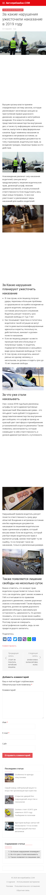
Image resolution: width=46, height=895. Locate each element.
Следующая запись (32, 659)
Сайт (4, 743)
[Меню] (3, 3)
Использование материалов (28, 882)
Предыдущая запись (13, 660)
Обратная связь (23, 890)
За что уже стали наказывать (24, 854)
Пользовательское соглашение (27, 886)
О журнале (10, 882)
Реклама (9, 886)
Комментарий (8, 690)
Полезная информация (13, 10)
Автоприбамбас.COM (18, 3)
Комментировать (9, 646)
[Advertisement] (23, 80)
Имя (5, 722)
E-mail (5, 733)
